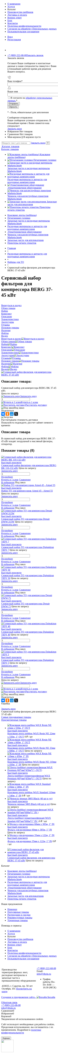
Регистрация (14, 39)
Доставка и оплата (17, 15)
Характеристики (10, 352)
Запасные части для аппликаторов (32, 203)
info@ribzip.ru (44, 974)
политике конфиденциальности (21, 1031)
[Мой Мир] (12, 414)
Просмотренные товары (14, 720)
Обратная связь (9, 1002)
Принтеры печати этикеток (21, 898)
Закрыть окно (14, 128)
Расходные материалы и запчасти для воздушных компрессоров (27, 181)
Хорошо (6, 1038)
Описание (6, 350)
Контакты (12, 23)
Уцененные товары (17, 920)
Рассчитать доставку (36, 405)
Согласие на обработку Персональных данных (32, 28)
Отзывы (5, 358)
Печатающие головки (44, 160)
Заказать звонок (35, 55)
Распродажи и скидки (18, 915)
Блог (9, 20)
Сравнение (25, 479)
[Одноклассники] (7, 414)
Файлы (5, 366)
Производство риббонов (20, 12)
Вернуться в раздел (11, 338)
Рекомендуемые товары (19, 917)
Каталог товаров (10, 146)
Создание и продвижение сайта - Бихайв (28, 997)
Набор (4, 344)
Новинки (12, 909)
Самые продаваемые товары (16, 717)
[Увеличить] (29, 374)
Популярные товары (18, 912)
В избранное (8, 482)
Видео (4, 369)
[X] (16, 414)
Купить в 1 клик (29, 402)
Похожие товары (10, 361)
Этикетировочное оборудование (24, 187)
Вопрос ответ (14, 17)
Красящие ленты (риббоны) (22, 871)
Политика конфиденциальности (24, 26)
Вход (10, 36)
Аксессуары (7, 355)
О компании (13, 3)
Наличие (6, 363)
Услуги (11, 6)
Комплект (6, 347)
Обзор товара (8, 341)
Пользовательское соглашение (23, 31)
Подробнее (7, 477)
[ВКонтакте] (3, 414)
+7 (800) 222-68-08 (46, 968)
